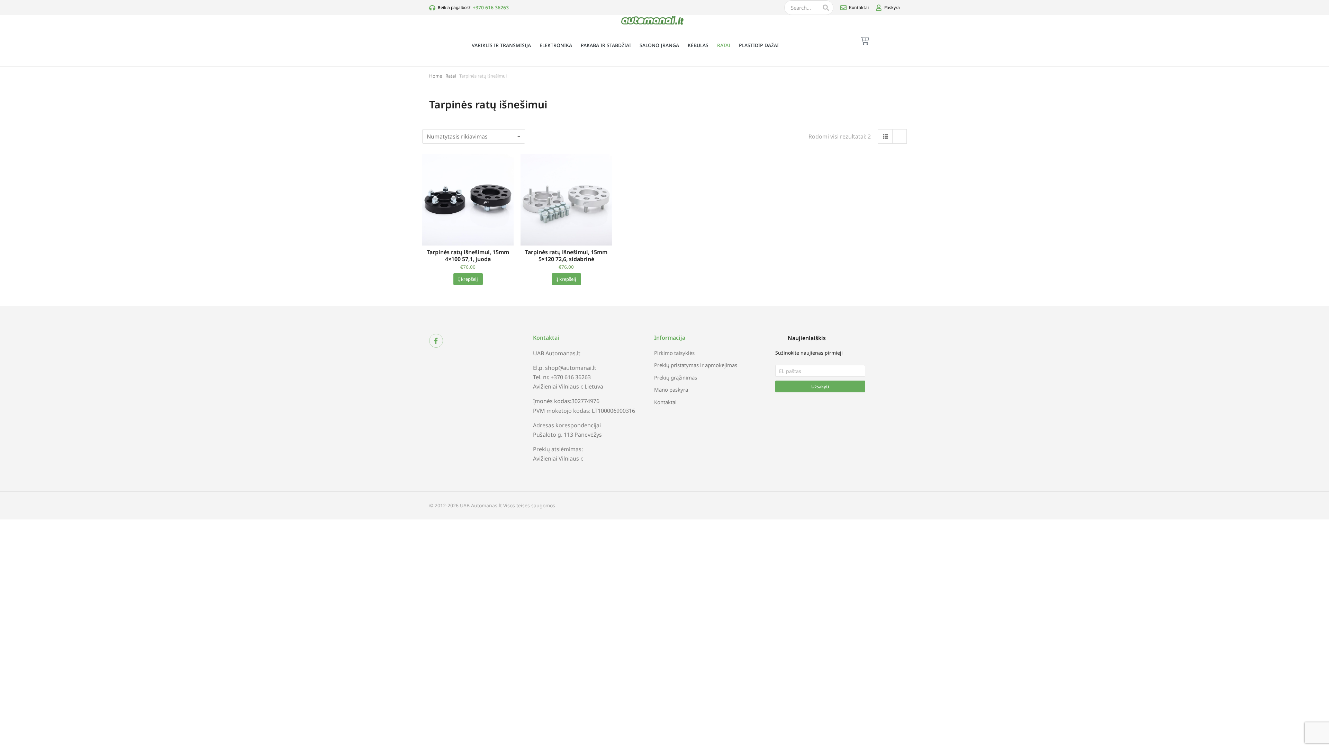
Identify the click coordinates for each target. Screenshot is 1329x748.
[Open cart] (865, 41)
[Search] (826, 7)
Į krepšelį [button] (468, 279)
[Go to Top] (1319, 713)
